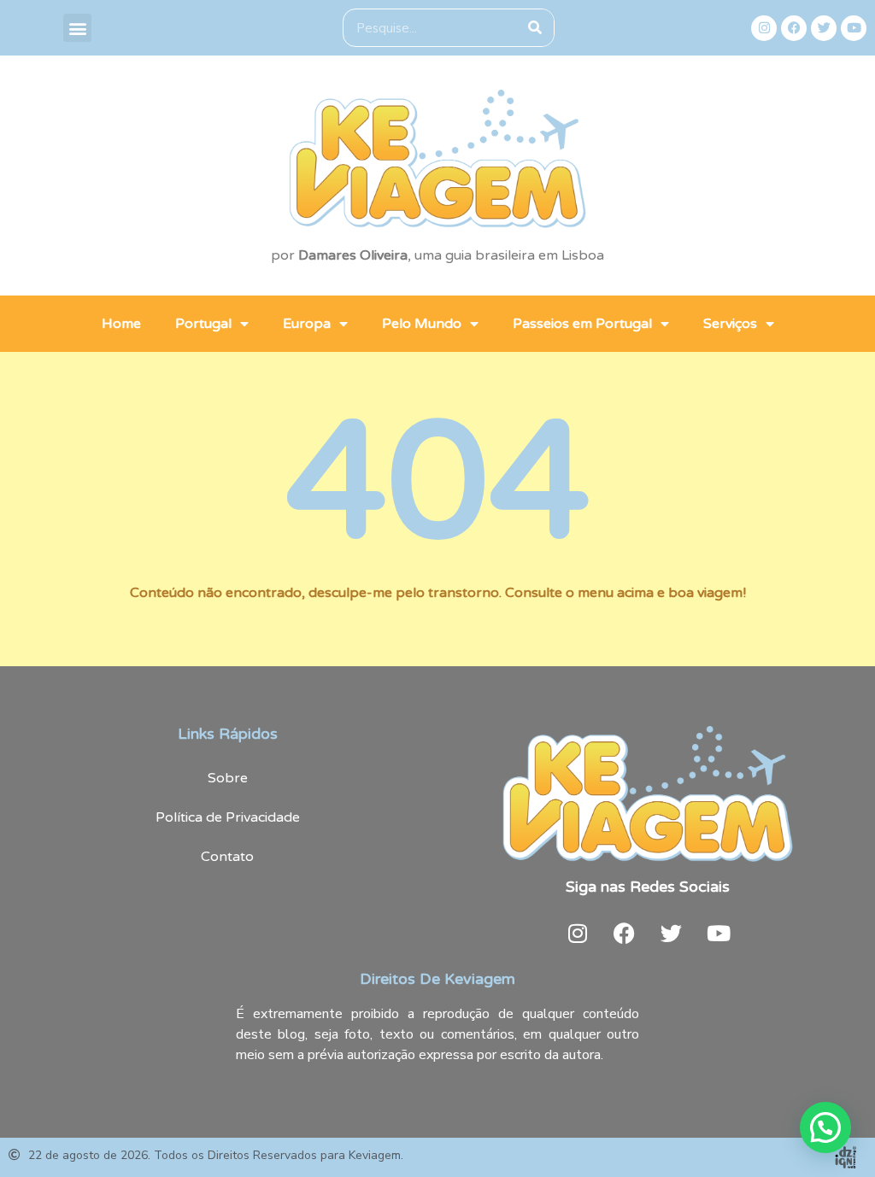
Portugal (203, 323)
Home (121, 323)
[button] (77, 28)
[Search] (534, 27)
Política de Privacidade (228, 817)
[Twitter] (824, 28)
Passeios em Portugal (582, 323)
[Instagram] (764, 28)
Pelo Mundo (421, 323)
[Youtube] (853, 28)
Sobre (228, 778)
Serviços (730, 323)
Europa (307, 323)
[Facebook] (794, 28)
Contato (227, 856)
